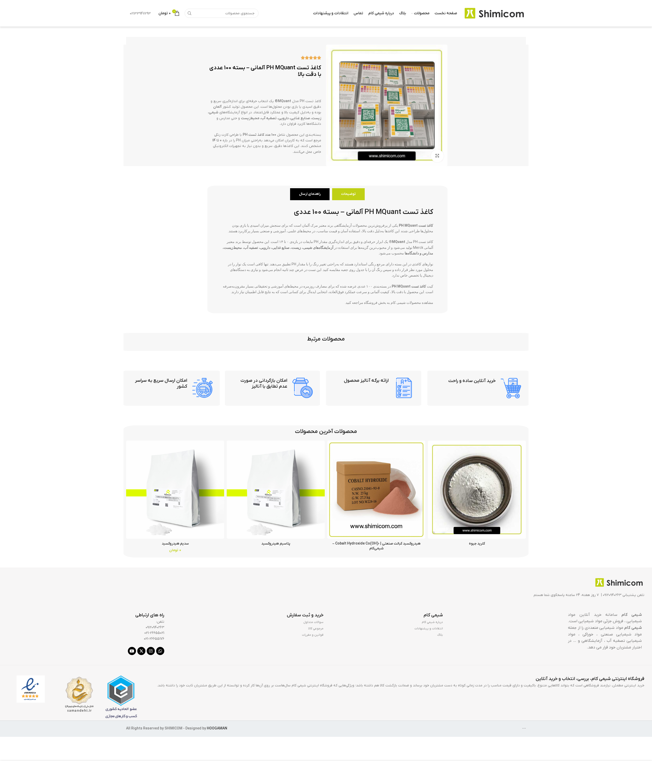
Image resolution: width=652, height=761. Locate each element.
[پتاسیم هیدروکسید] (276, 490)
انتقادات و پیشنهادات (428, 629)
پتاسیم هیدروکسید (275, 543)
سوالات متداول (313, 622)
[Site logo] (494, 13)
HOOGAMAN (217, 728)
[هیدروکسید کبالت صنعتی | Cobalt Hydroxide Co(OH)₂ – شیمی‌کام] (376, 490)
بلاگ (440, 635)
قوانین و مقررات (312, 635)
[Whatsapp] (160, 651)
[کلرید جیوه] (477, 490)
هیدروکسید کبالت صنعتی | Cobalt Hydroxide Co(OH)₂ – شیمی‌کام (376, 546)
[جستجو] (189, 13)
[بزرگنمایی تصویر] (437, 156)
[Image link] (618, 582)
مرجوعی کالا (315, 629)
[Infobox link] (477, 388)
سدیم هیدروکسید (175, 543)
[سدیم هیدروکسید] (175, 490)
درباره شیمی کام (432, 622)
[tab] (348, 194)
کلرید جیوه (477, 543)
